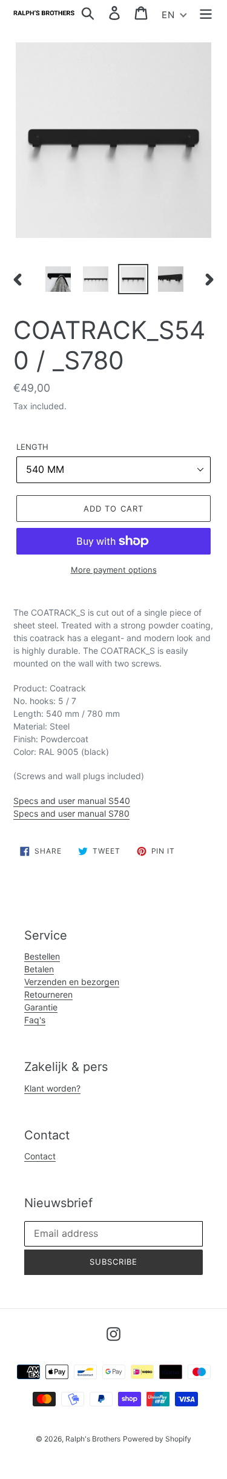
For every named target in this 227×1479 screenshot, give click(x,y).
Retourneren (48, 994)
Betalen (39, 969)
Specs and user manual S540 (71, 800)
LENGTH (32, 447)
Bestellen (42, 956)
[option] (58, 279)
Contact (40, 1156)
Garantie (41, 1007)
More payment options (114, 570)
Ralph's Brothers (92, 1438)
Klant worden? (52, 1088)
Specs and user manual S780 (71, 813)
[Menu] (205, 13)
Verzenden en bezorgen (71, 982)
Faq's (34, 1020)
